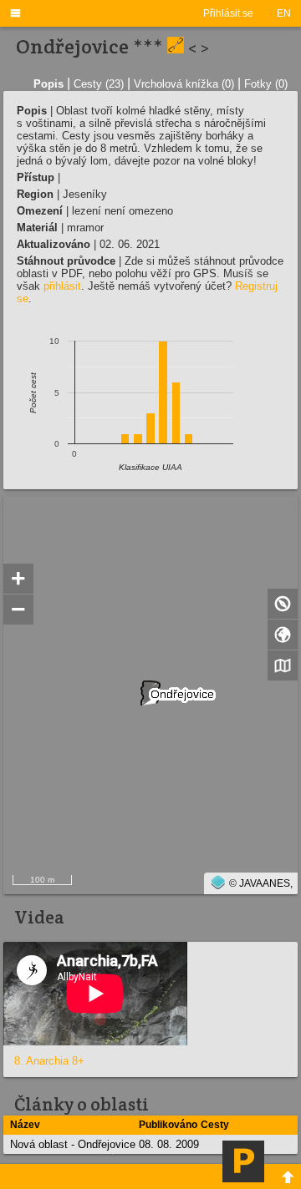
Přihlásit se (228, 13)
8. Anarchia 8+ (49, 1061)
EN (284, 13)
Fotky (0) (266, 84)
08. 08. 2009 (169, 1144)
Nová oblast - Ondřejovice (72, 1144)
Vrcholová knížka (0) (184, 84)
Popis (48, 84)
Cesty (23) (99, 84)
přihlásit (62, 286)
